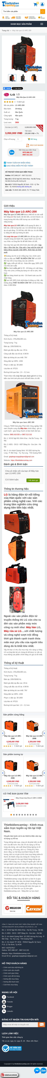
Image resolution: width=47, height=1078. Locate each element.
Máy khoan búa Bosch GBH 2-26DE (29, 798)
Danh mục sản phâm (21, 25)
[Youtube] (4, 1002)
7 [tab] (27, 814)
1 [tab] (11, 814)
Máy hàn (23, 428)
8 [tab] (30, 814)
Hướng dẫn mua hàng (11, 979)
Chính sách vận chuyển (11, 970)
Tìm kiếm (42, 11)
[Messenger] (37, 1071)
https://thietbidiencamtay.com (21, 460)
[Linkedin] (4, 1011)
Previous (3, 733)
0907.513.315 (27, 434)
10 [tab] (36, 814)
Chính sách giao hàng (10, 973)
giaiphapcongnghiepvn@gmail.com (21, 457)
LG (12, 217)
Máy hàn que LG (10, 225)
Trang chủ (5, 30)
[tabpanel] (23, 804)
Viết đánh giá (33, 480)
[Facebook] (4, 997)
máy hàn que (12, 236)
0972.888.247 (13, 950)
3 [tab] (16, 814)
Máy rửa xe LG (12, 631)
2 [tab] (14, 814)
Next (43, 733)
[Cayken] (14, 909)
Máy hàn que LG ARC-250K (12, 737)
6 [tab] (25, 814)
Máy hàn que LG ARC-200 (20, 211)
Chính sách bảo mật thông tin (13, 967)
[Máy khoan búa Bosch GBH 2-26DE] (8, 804)
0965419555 (11, 1075)
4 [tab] (19, 814)
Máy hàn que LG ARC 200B (34, 737)
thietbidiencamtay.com (22, 1064)
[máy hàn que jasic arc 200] (23, 400)
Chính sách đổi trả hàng (11, 976)
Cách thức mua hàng (10, 984)
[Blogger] (4, 1006)
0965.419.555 (15, 434)
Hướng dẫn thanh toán (11, 982)
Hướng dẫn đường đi (18, 181)
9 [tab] (33, 814)
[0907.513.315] (11, 152)
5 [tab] (22, 814)
